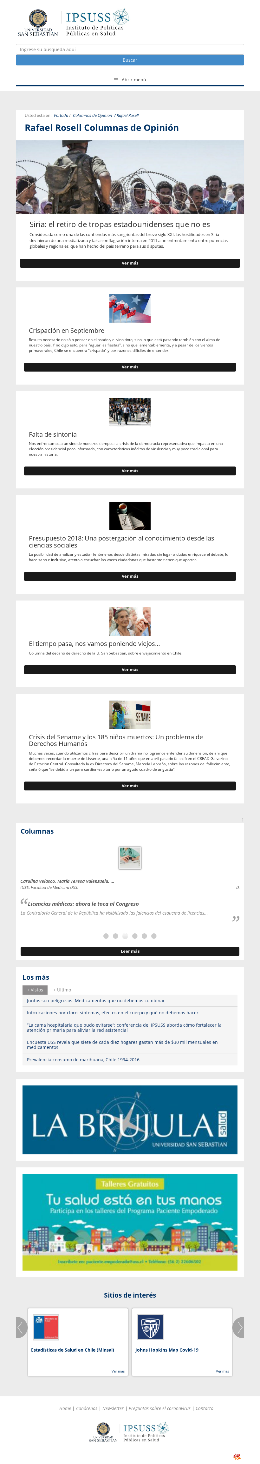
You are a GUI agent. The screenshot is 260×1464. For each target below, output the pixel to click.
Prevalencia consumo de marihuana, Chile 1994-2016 (83, 1060)
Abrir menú (133, 80)
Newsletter (113, 1408)
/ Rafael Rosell (126, 115)
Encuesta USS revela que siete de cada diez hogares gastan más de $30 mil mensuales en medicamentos (122, 1044)
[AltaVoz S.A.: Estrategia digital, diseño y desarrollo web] (237, 1457)
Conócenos (86, 1408)
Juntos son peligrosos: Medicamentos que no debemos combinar (96, 1000)
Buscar (130, 60)
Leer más (130, 951)
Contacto (204, 1408)
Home (65, 1408)
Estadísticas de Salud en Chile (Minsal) (72, 1350)
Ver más (130, 263)
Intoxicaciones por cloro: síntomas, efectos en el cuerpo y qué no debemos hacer (112, 1013)
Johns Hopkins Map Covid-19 (166, 1350)
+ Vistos (35, 990)
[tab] (35, 989)
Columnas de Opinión (92, 115)
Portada (61, 115)
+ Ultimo (62, 990)
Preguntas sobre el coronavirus (160, 1408)
